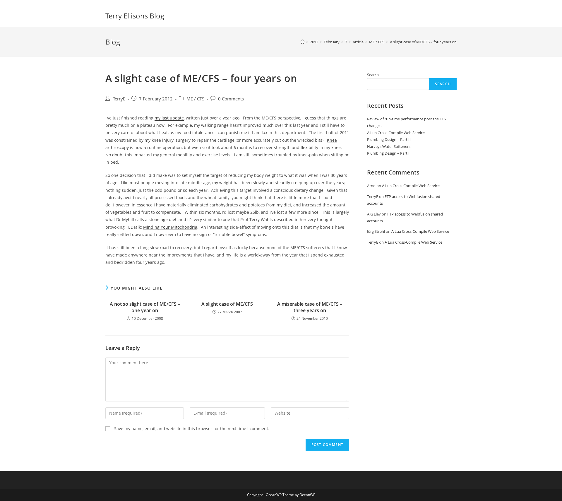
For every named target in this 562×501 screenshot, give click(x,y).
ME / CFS (195, 99)
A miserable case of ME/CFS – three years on (309, 307)
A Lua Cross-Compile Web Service (396, 132)
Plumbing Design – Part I (388, 153)
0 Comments (231, 99)
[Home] (302, 42)
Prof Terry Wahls (256, 219)
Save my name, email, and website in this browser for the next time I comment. (191, 428)
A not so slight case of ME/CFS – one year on (145, 307)
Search (373, 74)
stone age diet (163, 219)
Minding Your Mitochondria (170, 227)
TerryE (119, 99)
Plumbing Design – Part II (389, 139)
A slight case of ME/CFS (227, 304)
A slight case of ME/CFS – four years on (423, 42)
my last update (169, 118)
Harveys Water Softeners (388, 146)
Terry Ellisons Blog (134, 15)
